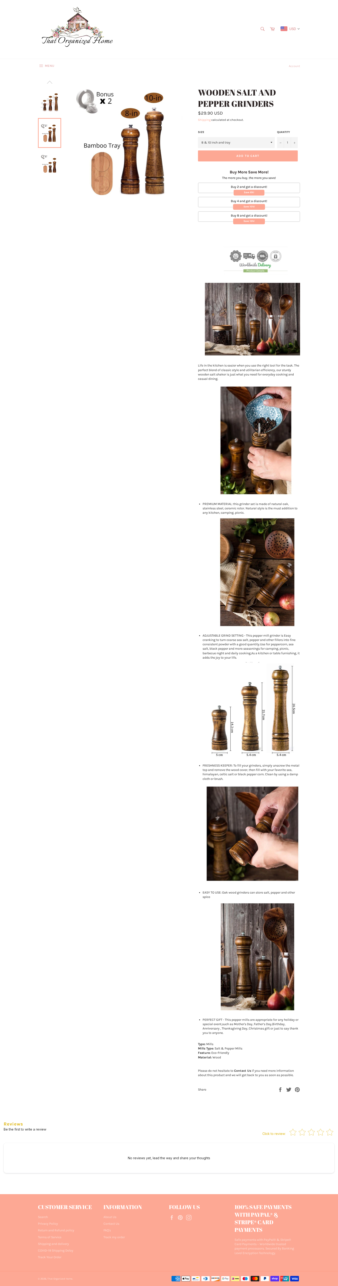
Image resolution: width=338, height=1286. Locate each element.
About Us (109, 1217)
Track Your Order (49, 1257)
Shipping (204, 119)
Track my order (114, 1237)
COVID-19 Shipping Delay (55, 1250)
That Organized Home (59, 1278)
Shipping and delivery (53, 1244)
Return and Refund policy (56, 1230)
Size (201, 132)
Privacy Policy (48, 1224)
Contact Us (111, 1224)
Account (294, 66)
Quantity (283, 132)
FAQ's (107, 1230)
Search (43, 1217)
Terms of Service (49, 1237)
